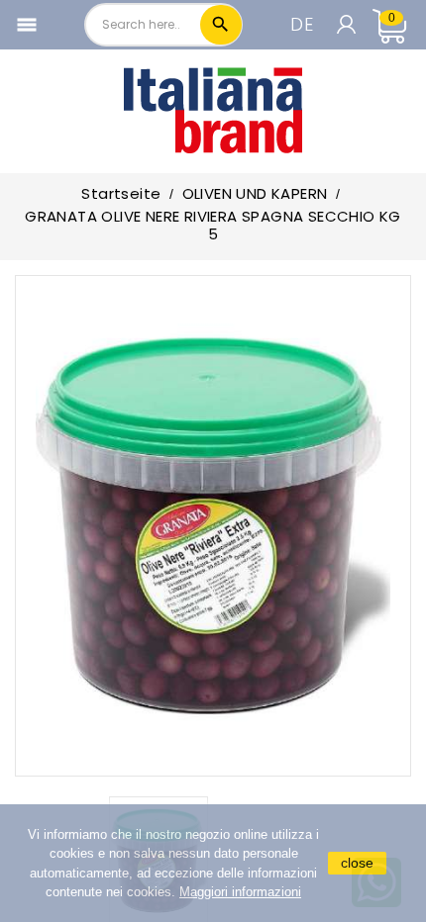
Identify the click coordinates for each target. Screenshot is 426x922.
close (357, 863)
